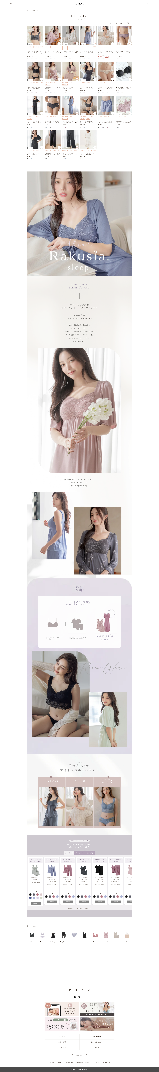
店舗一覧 (96, 1047)
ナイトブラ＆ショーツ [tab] (90, 852)
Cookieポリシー (96, 1062)
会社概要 (51, 1062)
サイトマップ (106, 1062)
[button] (122, 23)
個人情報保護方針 (68, 1062)
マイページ (62, 1037)
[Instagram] (70, 990)
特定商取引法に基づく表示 (82, 1062)
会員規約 (58, 1062)
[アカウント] (143, 3)
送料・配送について (97, 1042)
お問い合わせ (79, 1056)
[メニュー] (6, 3)
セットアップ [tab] (69, 853)
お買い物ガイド (97, 1037)
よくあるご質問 (62, 1042)
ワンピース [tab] (79, 853)
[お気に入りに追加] (41, 43)
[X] (82, 990)
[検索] (11, 3)
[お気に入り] (148, 3)
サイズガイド (62, 1047)
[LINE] (76, 990)
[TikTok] (88, 990)
